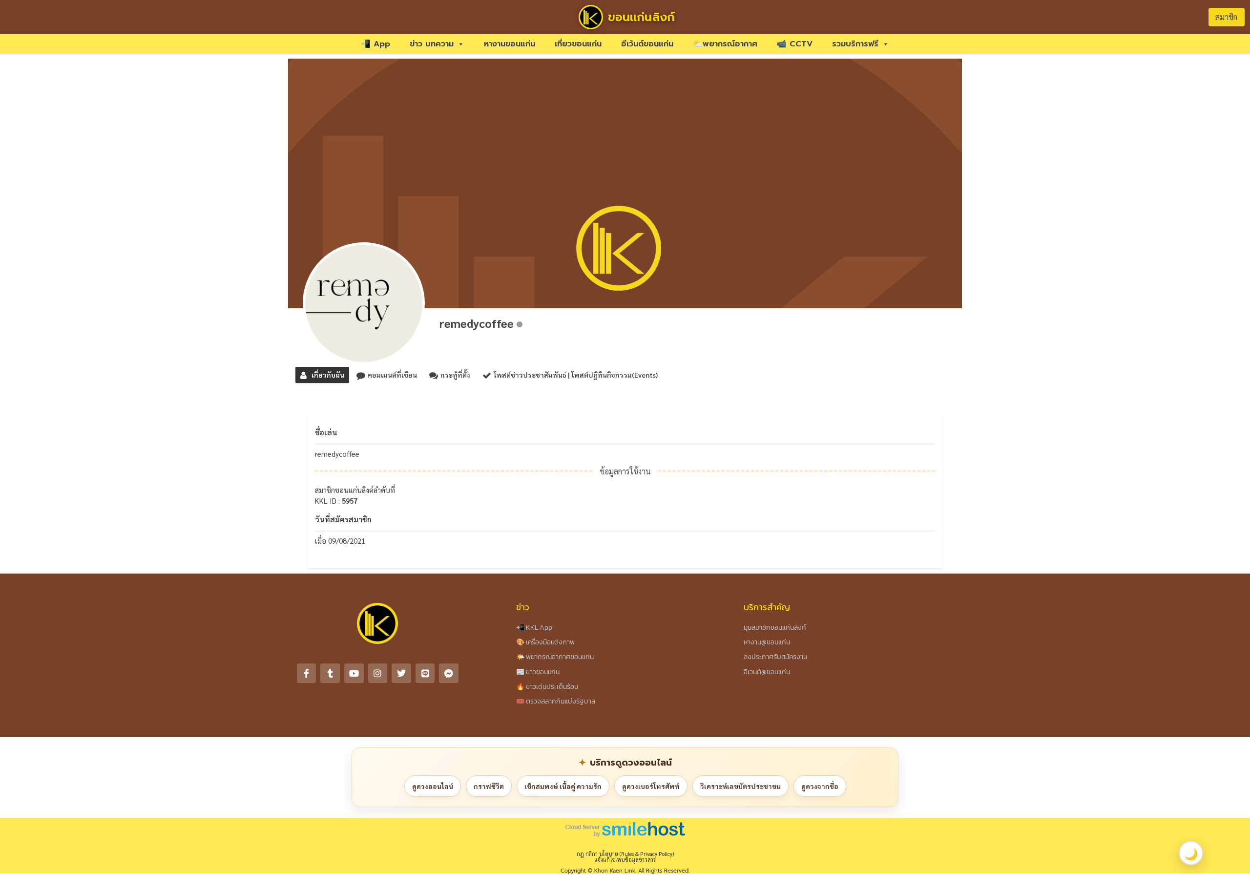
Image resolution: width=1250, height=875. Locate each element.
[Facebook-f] (306, 673)
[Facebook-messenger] (448, 673)
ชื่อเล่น (326, 432)
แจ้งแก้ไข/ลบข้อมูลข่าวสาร (625, 859)
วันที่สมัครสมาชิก (343, 519)
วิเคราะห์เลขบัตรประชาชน (740, 786)
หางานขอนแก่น (509, 44)
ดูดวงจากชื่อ (819, 786)
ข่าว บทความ (432, 44)
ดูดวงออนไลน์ (432, 786)
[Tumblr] (330, 673)
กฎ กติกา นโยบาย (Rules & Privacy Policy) (625, 853)
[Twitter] (401, 673)
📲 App (375, 44)
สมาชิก (1226, 17)
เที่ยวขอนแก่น (578, 44)
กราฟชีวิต (489, 786)
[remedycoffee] (364, 303)
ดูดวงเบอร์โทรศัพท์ (651, 786)
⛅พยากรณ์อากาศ (725, 44)
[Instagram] (378, 673)
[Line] (425, 673)
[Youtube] (354, 673)
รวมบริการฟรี (855, 44)
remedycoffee (476, 323)
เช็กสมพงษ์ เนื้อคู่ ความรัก (563, 786)
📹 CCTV (794, 44)
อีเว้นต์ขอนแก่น (647, 44)
